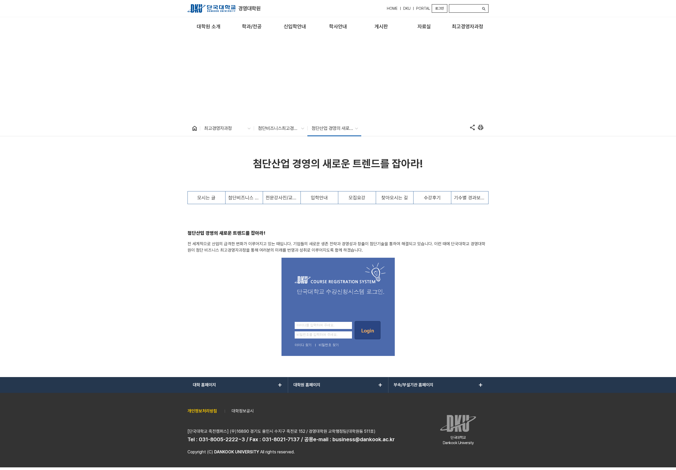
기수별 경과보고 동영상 (471, 197)
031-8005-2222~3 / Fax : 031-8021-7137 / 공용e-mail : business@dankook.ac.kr (297, 439)
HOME (392, 8)
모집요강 (357, 197)
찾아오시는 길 (394, 197)
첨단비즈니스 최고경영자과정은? (245, 197)
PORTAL (423, 8)
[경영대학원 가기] (211, 8)
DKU (407, 8)
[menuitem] (208, 26)
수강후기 (432, 197)
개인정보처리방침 (202, 410)
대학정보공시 (243, 410)
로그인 (439, 8)
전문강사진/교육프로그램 (283, 197)
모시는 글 (206, 197)
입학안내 (319, 197)
